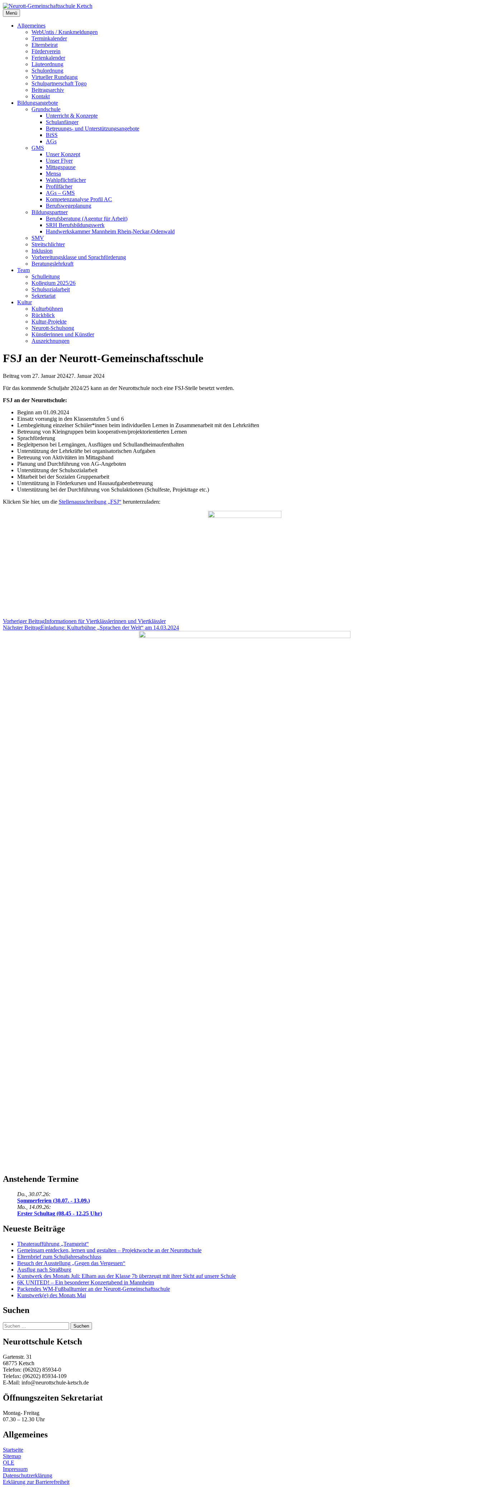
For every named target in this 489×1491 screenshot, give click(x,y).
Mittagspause (61, 167)
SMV (38, 238)
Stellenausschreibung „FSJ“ (90, 502)
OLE (8, 1463)
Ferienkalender (48, 58)
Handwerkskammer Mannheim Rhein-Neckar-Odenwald (110, 231)
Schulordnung (47, 71)
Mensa (53, 174)
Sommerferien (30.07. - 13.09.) (53, 1201)
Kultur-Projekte (49, 322)
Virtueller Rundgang (55, 77)
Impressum (15, 1469)
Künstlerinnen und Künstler (63, 334)
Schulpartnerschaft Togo (59, 83)
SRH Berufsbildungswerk (75, 225)
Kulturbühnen (47, 309)
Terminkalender (49, 38)
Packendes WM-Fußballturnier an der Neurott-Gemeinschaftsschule (93, 1289)
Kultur (24, 302)
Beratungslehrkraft (52, 264)
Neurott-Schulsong (53, 328)
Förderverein (46, 51)
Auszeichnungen (50, 341)
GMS (38, 148)
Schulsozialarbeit (51, 289)
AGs (51, 141)
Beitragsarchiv (48, 90)
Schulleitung (46, 276)
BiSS (52, 135)
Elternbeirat (45, 45)
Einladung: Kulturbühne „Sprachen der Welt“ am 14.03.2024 (91, 627)
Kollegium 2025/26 (54, 283)
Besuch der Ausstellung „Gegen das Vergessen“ (71, 1263)
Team (23, 270)
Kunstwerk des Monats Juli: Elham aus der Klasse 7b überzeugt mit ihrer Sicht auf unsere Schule (126, 1276)
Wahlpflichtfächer (66, 180)
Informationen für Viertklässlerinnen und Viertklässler (84, 621)
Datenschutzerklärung (27, 1475)
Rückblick (43, 315)
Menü (11, 13)
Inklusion (42, 251)
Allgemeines (31, 26)
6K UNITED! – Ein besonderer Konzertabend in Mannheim (85, 1282)
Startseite (13, 1450)
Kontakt (41, 96)
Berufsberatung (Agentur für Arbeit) (86, 219)
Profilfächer (59, 186)
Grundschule (46, 109)
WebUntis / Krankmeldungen (65, 32)
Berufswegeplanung (68, 206)
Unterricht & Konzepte (72, 116)
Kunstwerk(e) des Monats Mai (51, 1295)
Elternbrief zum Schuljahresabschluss (59, 1257)
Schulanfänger (62, 122)
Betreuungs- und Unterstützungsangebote (92, 128)
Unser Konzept (63, 154)
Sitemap (12, 1456)
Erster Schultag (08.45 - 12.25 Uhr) (59, 1213)
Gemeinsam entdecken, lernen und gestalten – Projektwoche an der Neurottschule (109, 1250)
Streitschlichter (48, 244)
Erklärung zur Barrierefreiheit (36, 1482)
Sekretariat (43, 296)
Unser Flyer (59, 161)
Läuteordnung (47, 64)
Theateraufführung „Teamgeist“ (53, 1244)
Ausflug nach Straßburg (44, 1270)
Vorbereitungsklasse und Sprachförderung (79, 257)
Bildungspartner (50, 212)
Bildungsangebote (37, 103)
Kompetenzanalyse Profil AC (79, 199)
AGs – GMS (60, 193)
